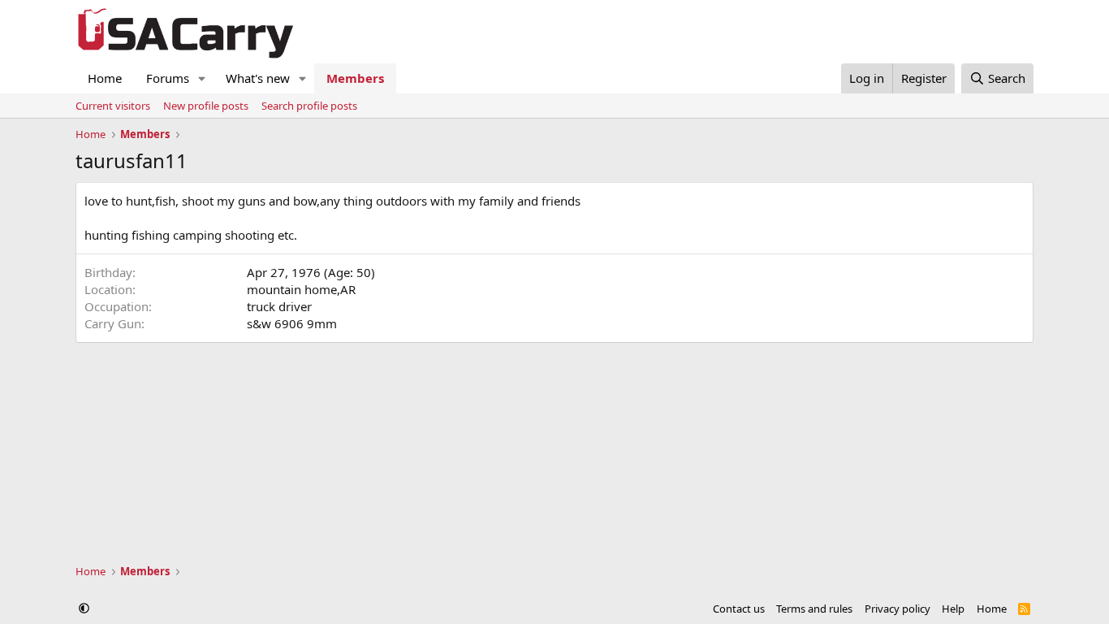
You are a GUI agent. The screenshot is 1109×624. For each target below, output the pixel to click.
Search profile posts (309, 105)
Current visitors (113, 105)
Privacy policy (897, 608)
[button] (202, 78)
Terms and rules (814, 608)
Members (355, 78)
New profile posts (205, 105)
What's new (258, 78)
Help (953, 608)
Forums (167, 78)
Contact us (739, 608)
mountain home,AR (301, 289)
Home (105, 78)
